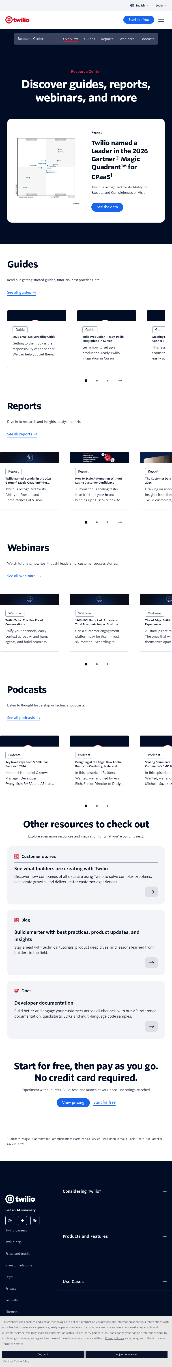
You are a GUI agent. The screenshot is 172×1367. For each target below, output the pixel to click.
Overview (70, 39)
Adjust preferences (126, 1354)
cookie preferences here (147, 1333)
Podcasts (147, 39)
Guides (89, 39)
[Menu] (161, 19)
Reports (107, 39)
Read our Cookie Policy (16, 1361)
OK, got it (43, 1354)
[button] (86, 380)
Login (159, 5)
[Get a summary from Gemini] (22, 1220)
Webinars (126, 39)
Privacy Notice (114, 1338)
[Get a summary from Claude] (34, 1220)
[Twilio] (17, 19)
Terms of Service (13, 1343)
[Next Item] (120, 380)
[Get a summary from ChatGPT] (9, 1220)
